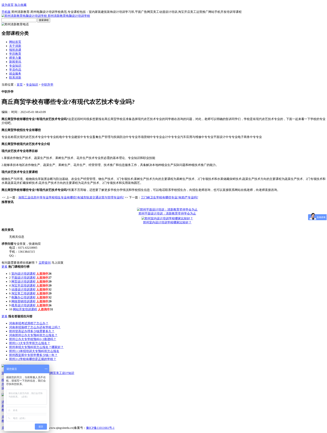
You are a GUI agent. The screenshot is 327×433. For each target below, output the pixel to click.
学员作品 (15, 69)
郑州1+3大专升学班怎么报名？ (29, 343)
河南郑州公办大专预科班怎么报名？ (33, 335)
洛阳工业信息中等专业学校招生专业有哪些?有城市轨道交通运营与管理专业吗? (71, 197)
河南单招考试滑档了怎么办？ (28, 323)
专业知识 (15, 65)
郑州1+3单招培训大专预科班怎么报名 (34, 351)
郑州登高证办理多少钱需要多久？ (31, 331)
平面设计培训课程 (23, 277)
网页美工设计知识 (62, 373)
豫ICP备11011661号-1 (100, 427)
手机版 (6, 11)
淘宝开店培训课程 (23, 285)
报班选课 (15, 49)
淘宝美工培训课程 (23, 293)
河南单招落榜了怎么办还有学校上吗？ (35, 327)
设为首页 (8, 4)
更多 (5, 266)
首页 (20, 84)
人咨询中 (42, 273)
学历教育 (15, 53)
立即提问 (45, 262)
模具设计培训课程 (23, 305)
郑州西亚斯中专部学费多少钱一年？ (33, 355)
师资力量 (15, 57)
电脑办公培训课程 (23, 297)
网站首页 (15, 41)
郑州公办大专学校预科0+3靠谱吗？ (32, 339)
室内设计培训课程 (23, 273)
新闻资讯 (15, 61)
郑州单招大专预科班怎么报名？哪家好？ (36, 347)
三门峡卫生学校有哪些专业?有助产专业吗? (169, 197)
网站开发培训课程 (25, 309)
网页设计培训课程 (23, 281)
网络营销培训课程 (23, 301)
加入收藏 (20, 4)
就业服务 (15, 73)
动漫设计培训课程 (23, 289)
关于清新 (15, 45)
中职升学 (47, 84)
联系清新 (15, 77)
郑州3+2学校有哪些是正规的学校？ (32, 359)
